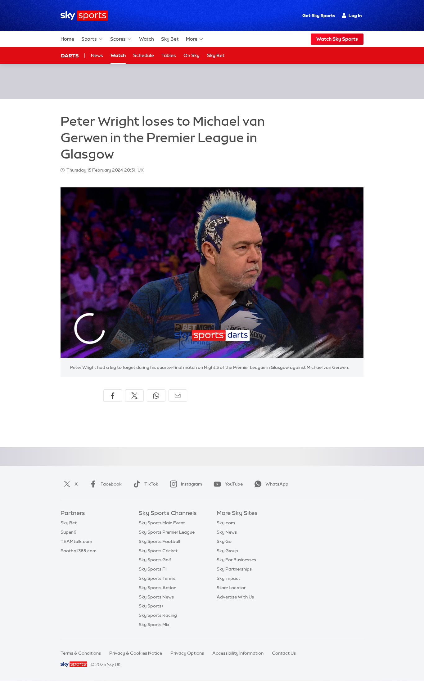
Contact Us (284, 653)
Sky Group (227, 551)
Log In (355, 15)
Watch (146, 39)
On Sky (191, 55)
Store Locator (231, 587)
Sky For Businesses (236, 560)
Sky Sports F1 (153, 569)
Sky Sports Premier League (167, 532)
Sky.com (226, 523)
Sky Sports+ (151, 606)
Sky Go (224, 541)
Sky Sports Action (157, 587)
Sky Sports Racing (158, 615)
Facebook (111, 484)
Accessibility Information (238, 653)
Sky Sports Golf (155, 560)
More (191, 39)
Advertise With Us (235, 597)
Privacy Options (187, 653)
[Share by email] (178, 395)
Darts (70, 55)
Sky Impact (228, 578)
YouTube (234, 484)
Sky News (227, 532)
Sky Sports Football (159, 541)
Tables (168, 55)
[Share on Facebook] (112, 395)
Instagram (191, 484)
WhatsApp (276, 484)
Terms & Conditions (81, 653)
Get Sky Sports (318, 15)
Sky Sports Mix (154, 624)
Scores (118, 39)
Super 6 (68, 532)
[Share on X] (134, 395)
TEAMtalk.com (76, 541)
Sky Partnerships (234, 569)
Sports (89, 39)
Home (67, 39)
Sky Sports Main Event (162, 523)
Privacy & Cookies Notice (135, 653)
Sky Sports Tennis (157, 578)
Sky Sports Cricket (158, 551)
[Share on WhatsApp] (156, 395)
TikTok (151, 484)
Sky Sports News (156, 597)
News (97, 55)
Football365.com (79, 551)
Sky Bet (170, 39)
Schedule (143, 55)
